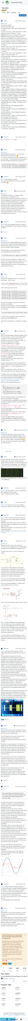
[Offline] (2, 20)
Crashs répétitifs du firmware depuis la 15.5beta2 (14, 976)
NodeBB (23, 1014)
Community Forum (16, 2)
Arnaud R (5, 978)
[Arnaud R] (2, 979)
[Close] (25, 935)
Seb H (5, 20)
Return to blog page (8, 1014)
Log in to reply (23, 15)
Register (5, 963)
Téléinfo (4, 10)
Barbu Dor (6, 136)
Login (10, 963)
